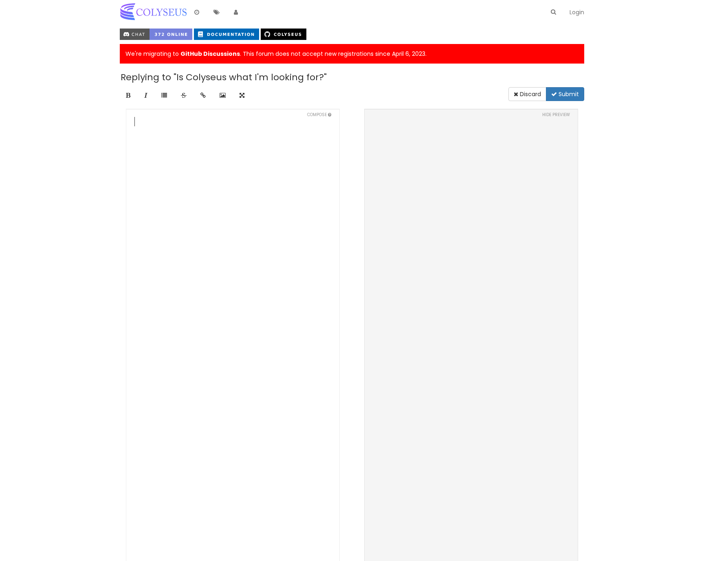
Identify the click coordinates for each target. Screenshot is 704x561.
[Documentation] (227, 34)
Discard (529, 94)
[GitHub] (283, 34)
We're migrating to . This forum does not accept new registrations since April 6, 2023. (276, 54)
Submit (568, 94)
